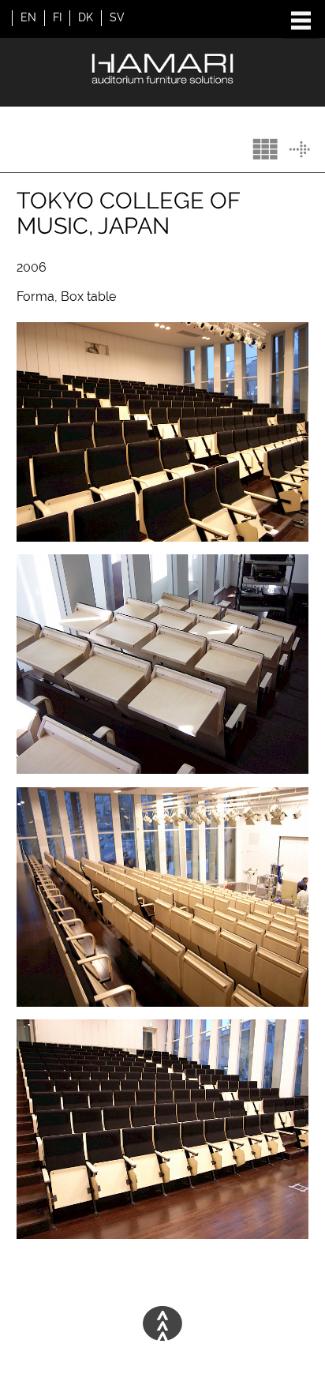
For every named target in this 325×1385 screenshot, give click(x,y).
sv (117, 17)
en (28, 17)
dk (85, 17)
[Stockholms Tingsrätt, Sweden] (300, 149)
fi (57, 17)
